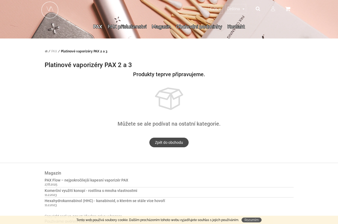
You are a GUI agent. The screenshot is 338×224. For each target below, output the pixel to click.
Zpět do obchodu (169, 142)
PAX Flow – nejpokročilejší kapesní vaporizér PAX (86, 180)
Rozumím (251, 220)
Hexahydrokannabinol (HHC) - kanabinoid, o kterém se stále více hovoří (105, 201)
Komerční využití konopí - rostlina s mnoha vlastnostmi (91, 191)
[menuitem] (98, 26)
